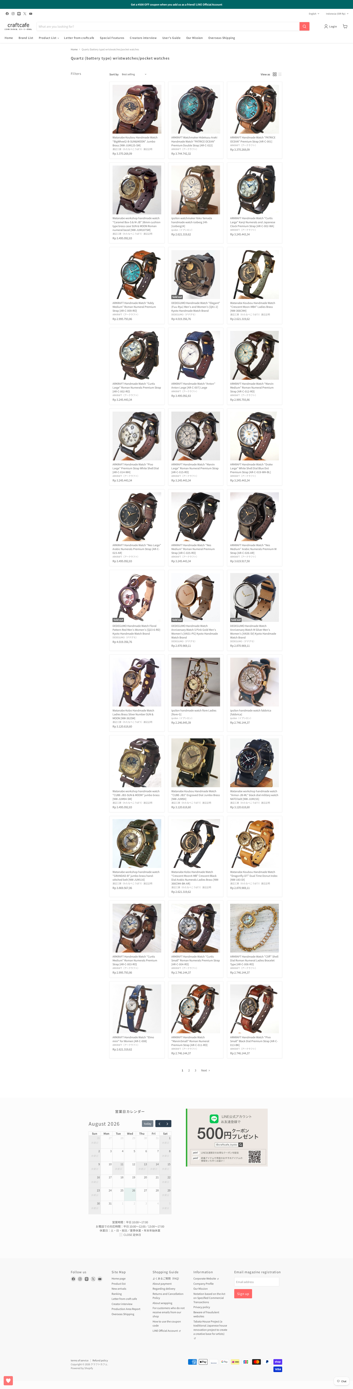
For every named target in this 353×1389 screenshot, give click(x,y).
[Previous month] (159, 1123)
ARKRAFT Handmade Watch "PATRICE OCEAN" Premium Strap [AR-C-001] (252, 139)
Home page (119, 1278)
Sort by (114, 74)
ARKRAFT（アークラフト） (184, 149)
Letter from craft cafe (124, 1299)
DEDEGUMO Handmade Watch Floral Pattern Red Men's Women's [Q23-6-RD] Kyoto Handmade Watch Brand (136, 629)
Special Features (112, 38)
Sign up (243, 1293)
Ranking (117, 1294)
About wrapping (162, 1303)
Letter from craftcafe (79, 38)
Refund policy (100, 1360)
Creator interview (122, 1304)
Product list (119, 1283)
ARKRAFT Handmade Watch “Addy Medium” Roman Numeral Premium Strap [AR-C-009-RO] (134, 306)
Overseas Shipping (221, 38)
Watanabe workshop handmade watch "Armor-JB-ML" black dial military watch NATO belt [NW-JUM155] (254, 795)
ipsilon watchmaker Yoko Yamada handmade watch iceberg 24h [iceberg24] (191, 222)
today (147, 1123)
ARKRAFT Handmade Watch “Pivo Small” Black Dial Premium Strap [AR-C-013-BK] (254, 1041)
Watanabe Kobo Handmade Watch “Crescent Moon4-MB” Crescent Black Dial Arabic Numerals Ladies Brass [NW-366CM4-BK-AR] (195, 877)
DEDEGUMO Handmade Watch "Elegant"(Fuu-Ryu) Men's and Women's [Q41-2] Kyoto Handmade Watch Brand (195, 306)
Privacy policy (201, 1307)
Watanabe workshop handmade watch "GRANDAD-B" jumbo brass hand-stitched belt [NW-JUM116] (136, 875)
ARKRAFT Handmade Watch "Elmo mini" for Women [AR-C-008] (133, 1039)
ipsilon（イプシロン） (182, 230)
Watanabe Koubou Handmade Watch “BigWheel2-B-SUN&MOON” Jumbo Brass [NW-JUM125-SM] (135, 141)
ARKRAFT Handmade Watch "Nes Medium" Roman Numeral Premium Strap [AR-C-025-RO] (193, 549)
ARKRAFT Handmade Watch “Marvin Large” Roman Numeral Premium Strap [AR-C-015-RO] (195, 468)
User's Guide (171, 38)
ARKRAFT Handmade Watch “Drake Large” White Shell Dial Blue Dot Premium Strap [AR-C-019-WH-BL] (251, 468)
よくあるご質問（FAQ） (167, 1278)
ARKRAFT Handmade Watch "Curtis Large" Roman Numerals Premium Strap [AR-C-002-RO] (137, 387)
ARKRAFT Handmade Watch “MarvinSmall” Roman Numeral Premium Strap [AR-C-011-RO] (190, 1041)
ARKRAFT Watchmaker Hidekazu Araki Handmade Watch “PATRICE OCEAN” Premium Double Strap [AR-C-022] (194, 141)
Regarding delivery (164, 1288)
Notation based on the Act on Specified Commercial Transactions (209, 1298)
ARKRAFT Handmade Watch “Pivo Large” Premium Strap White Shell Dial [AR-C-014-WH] (136, 468)
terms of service (79, 1360)
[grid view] (274, 74)
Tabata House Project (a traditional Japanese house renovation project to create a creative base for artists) (210, 1328)
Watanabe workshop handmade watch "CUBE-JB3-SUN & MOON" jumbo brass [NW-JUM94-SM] (136, 795)
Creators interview (143, 38)
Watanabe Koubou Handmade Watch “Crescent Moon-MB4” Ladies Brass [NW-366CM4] (252, 306)
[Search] (304, 26)
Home (9, 38)
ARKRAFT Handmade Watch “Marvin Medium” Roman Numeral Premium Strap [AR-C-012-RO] (252, 387)
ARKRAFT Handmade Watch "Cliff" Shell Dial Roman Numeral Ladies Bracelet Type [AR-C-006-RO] (254, 960)
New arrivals (119, 1288)
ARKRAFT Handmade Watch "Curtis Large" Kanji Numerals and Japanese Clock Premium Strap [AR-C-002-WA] (252, 222)
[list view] (279, 74)
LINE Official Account (165, 1330)
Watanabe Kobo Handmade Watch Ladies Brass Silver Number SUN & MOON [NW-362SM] (133, 714)
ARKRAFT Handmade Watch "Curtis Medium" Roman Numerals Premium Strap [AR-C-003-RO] (135, 960)
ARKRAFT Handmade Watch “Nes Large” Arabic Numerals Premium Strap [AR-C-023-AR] (137, 549)
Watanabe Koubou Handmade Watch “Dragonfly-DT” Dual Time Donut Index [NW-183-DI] (253, 875)
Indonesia (335, 13)
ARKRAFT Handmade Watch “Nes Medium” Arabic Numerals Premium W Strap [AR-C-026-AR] (253, 549)
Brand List (26, 38)
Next (204, 1070)
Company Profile (203, 1283)
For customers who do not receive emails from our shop (169, 1312)
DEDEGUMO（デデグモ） (184, 314)
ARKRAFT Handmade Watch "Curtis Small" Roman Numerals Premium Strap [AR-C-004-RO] (195, 960)
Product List (48, 38)
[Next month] (167, 1123)
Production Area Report (126, 1309)
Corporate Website (205, 1278)
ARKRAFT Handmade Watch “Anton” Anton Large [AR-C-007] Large (193, 385)
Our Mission (194, 38)
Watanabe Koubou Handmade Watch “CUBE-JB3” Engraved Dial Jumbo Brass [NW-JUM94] (195, 795)
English (312, 13)
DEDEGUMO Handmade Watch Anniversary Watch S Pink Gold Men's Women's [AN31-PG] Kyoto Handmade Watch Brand (194, 631)
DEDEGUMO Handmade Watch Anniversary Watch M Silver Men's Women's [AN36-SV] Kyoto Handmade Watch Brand (253, 631)
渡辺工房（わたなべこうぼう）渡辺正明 (132, 149)
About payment (162, 1283)
